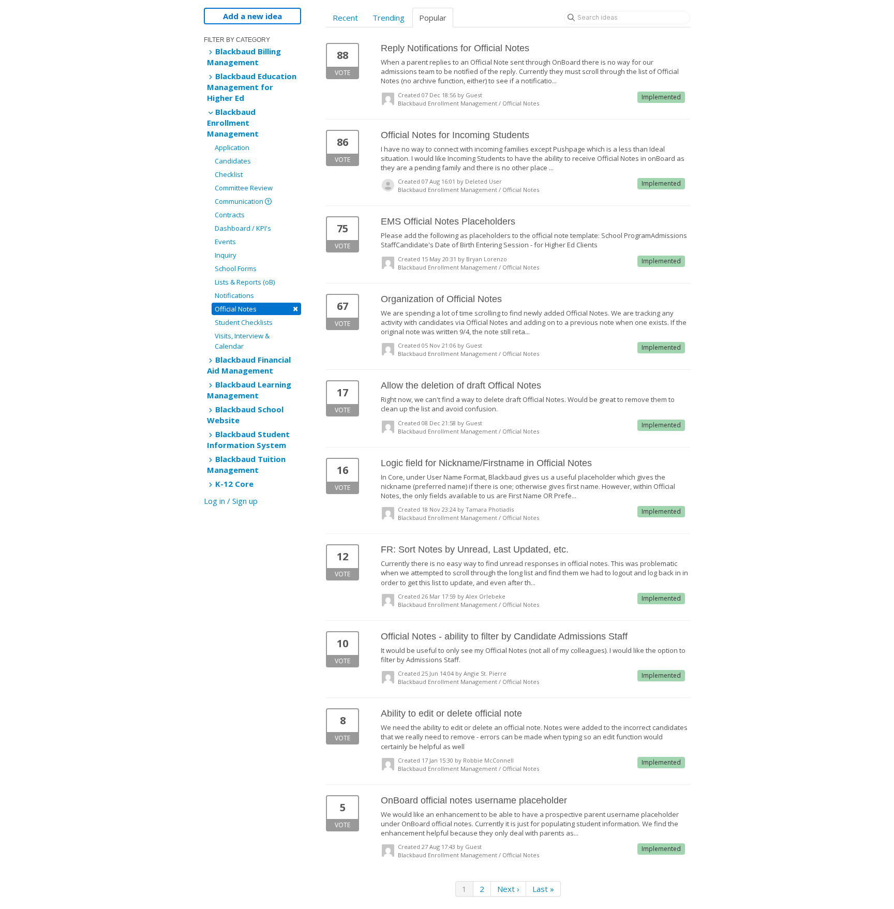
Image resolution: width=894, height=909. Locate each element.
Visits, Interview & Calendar (242, 341)
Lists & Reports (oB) (245, 282)
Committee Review (244, 187)
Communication (240, 201)
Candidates (233, 161)
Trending (389, 17)
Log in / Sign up (231, 501)
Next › (508, 889)
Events (225, 241)
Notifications (234, 295)
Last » (543, 889)
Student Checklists (244, 322)
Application (232, 147)
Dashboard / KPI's (243, 228)
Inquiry (225, 255)
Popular (432, 17)
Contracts (230, 214)
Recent (345, 17)
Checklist (229, 174)
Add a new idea (252, 16)
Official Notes (256, 309)
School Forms (236, 268)
